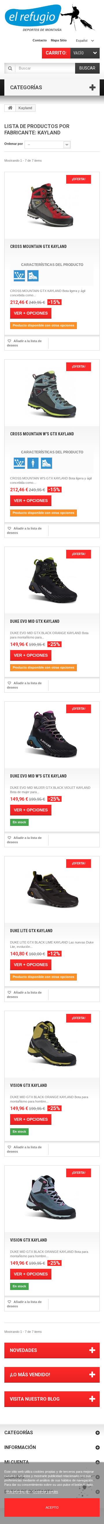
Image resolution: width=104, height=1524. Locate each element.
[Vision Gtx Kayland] (52, 1044)
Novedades (23, 1350)
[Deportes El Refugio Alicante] (49, 17)
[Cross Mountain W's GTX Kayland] (52, 392)
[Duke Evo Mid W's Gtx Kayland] (52, 735)
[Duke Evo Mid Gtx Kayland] (52, 580)
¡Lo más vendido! (30, 1374)
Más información (18, 1491)
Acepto (52, 1507)
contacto (40, 40)
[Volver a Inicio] (10, 108)
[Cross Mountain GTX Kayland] (52, 205)
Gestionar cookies (45, 1491)
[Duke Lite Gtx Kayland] (52, 889)
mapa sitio (59, 40)
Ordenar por (13, 143)
